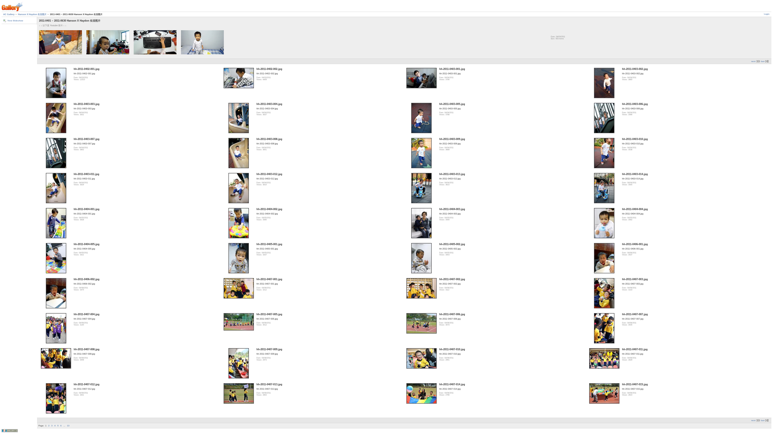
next (753, 61)
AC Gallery (8, 14)
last (763, 61)
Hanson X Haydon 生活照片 (32, 14)
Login (766, 14)
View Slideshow (15, 21)
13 (68, 426)
